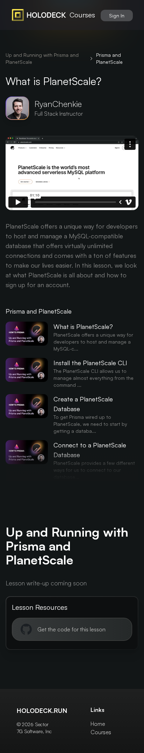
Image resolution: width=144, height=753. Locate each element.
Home (98, 723)
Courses (82, 14)
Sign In (116, 15)
